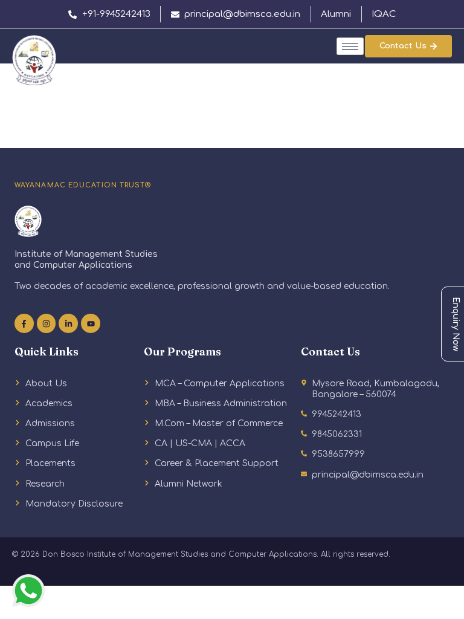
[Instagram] (46, 323)
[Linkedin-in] (68, 323)
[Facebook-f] (24, 323)
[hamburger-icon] (350, 46)
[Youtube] (90, 323)
